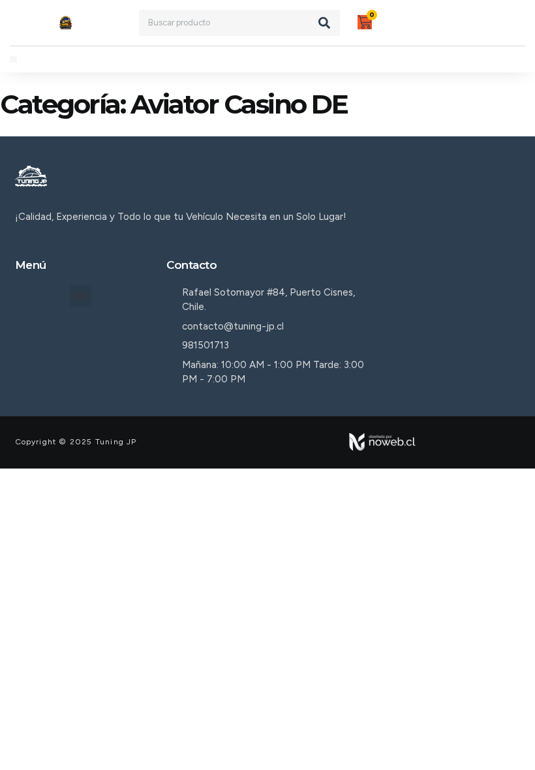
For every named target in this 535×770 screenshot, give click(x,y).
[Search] (324, 23)
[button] (13, 59)
